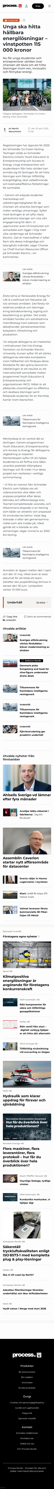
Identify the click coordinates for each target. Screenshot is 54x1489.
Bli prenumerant (27, 1372)
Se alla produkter (27, 1388)
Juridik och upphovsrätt (27, 1408)
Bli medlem (27, 1377)
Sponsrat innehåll (27, 1418)
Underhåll (12, 20)
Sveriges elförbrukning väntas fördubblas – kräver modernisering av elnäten (36, 278)
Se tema (40, 602)
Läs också (27, 269)
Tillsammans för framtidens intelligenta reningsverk (35, 423)
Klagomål (27, 1413)
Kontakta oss (27, 1438)
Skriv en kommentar (39, 616)
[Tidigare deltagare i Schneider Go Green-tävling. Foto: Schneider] (27, 95)
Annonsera (27, 1382)
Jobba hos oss (27, 1443)
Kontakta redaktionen (27, 1433)
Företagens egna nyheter (20, 936)
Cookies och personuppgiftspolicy (27, 1402)
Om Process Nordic (27, 1449)
